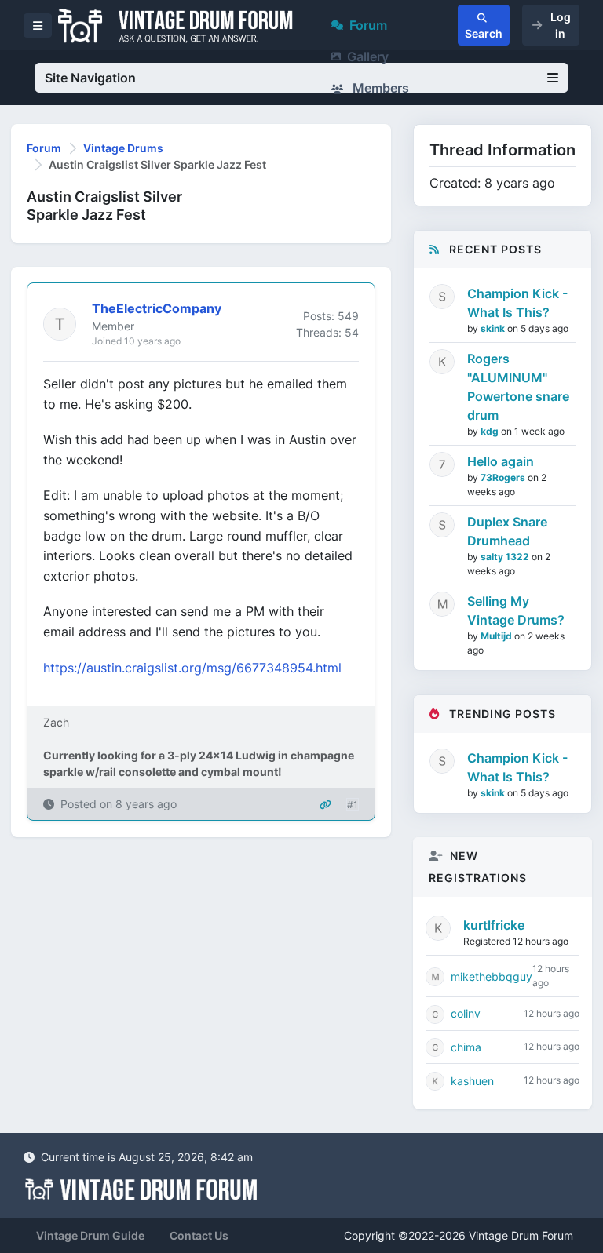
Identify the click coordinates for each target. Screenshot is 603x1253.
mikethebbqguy (491, 976)
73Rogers (504, 477)
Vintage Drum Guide (90, 1235)
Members (379, 88)
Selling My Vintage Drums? (516, 610)
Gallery (368, 56)
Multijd (497, 636)
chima (466, 1047)
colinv (466, 1013)
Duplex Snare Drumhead (507, 531)
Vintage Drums (123, 148)
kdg (491, 431)
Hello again (500, 461)
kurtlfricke (493, 925)
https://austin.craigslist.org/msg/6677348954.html (192, 668)
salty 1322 (506, 557)
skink (494, 328)
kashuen (472, 1080)
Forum (368, 25)
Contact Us (199, 1235)
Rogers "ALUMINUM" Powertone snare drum (518, 387)
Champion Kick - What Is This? (517, 303)
